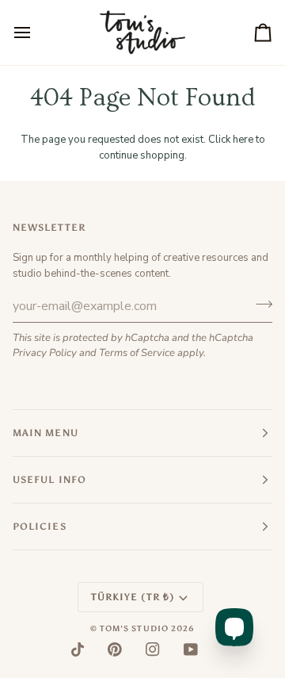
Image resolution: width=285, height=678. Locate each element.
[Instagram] (153, 649)
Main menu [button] (45, 433)
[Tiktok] (77, 649)
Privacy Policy (45, 353)
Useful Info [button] (49, 479)
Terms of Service (137, 353)
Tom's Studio (134, 629)
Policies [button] (39, 526)
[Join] (259, 303)
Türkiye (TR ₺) (132, 597)
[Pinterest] (115, 649)
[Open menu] (36, 32)
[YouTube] (191, 649)
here (243, 139)
